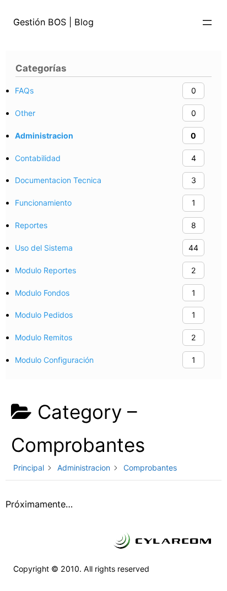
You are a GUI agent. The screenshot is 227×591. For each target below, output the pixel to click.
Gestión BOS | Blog (53, 21)
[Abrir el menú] (207, 22)
